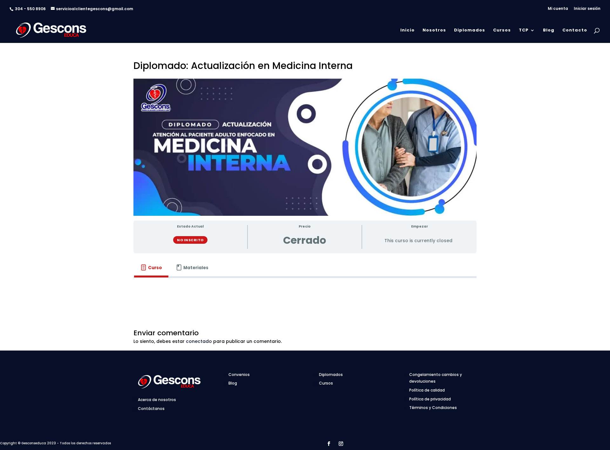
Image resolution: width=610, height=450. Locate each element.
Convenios (239, 374)
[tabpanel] (305, 287)
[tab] (151, 268)
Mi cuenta (558, 9)
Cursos (502, 30)
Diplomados (469, 30)
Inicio (407, 30)
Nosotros (434, 30)
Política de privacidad (430, 399)
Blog (548, 30)
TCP (524, 30)
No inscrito (190, 239)
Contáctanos (151, 408)
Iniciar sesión (587, 9)
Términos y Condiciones (433, 407)
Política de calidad (427, 390)
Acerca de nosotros (157, 399)
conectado (199, 341)
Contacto (574, 30)
